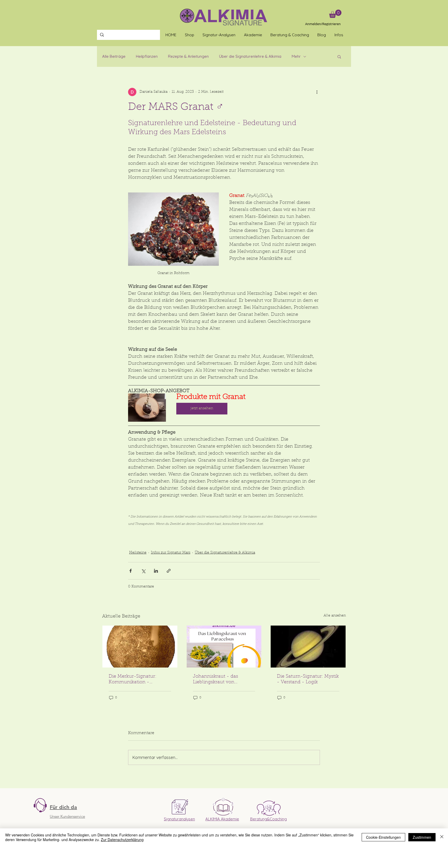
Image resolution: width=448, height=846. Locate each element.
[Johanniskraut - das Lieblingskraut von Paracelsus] (224, 647)
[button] (335, 14)
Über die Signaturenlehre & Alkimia (250, 56)
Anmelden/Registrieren (323, 24)
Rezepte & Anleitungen (188, 56)
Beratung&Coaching (268, 818)
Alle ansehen (335, 616)
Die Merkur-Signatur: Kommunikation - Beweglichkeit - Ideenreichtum (132, 679)
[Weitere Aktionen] (317, 92)
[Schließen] (442, 837)
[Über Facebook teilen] (130, 570)
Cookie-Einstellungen (383, 837)
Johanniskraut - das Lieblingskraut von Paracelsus (215, 679)
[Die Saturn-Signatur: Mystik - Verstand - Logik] (308, 647)
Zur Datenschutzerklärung (122, 839)
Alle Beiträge (113, 56)
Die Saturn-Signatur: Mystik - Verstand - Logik (308, 679)
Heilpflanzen (147, 56)
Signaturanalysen (179, 818)
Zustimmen (422, 837)
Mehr (296, 56)
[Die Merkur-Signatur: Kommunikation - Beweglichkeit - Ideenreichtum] (139, 647)
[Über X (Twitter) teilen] (143, 570)
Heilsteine (137, 553)
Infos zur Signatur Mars (170, 553)
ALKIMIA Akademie (222, 818)
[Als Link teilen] (168, 570)
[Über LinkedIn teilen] (155, 570)
